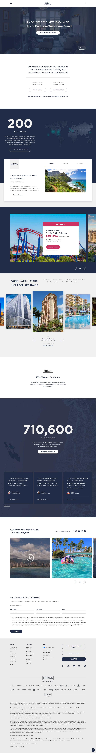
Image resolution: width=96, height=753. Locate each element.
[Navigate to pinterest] (85, 531)
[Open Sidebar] (11, 3)
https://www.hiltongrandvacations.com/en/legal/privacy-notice (66, 625)
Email (63, 609)
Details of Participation (46, 717)
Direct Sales (28, 651)
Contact (29, 644)
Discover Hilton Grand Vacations (13, 648)
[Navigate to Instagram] (82, 531)
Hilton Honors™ (13, 659)
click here (31, 735)
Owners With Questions (29, 648)
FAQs (11, 651)
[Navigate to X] (76, 531)
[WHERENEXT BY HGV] (74, 659)
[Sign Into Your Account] (85, 3)
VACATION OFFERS (73, 653)
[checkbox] (10, 617)
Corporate (12, 661)
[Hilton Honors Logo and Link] (48, 694)
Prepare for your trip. (61, 96)
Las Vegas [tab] (79, 163)
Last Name (39, 609)
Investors (12, 653)
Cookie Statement (46, 652)
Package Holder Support (29, 658)
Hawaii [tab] (51, 163)
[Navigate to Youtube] (79, 531)
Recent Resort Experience (29, 662)
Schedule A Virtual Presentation (30, 654)
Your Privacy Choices (49, 647)
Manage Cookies (46, 655)
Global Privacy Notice (47, 650)
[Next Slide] (84, 268)
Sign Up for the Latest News (73, 646)
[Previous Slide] (75, 268)
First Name (13, 609)
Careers (11, 664)
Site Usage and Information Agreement (48, 658)
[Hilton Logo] (48, 679)
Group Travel (13, 656)
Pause (81, 47)
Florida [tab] (65, 163)
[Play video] (30, 558)
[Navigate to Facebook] (73, 531)
